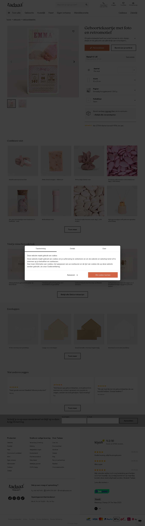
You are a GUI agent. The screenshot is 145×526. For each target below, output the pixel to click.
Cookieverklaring (53, 267)
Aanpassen (71, 275)
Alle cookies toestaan (102, 275)
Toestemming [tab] (41, 249)
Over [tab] (104, 249)
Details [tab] (72, 249)
